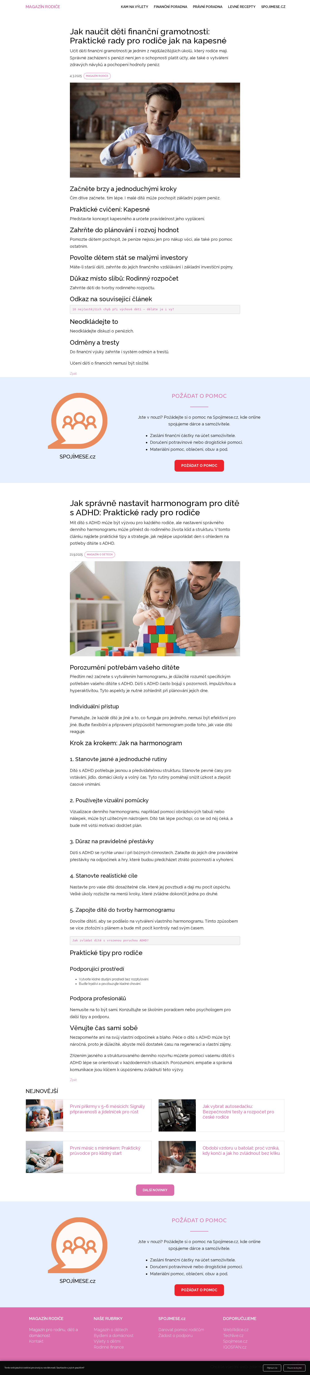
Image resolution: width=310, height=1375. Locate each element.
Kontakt (36, 1341)
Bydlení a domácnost (113, 1335)
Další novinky (155, 1190)
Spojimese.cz (273, 7)
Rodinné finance (109, 1347)
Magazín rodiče (43, 6)
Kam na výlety (134, 7)
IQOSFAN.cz (234, 1347)
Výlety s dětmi (107, 1341)
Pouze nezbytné (294, 1368)
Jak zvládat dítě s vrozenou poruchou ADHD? (110, 940)
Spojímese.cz (235, 1341)
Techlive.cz (233, 1335)
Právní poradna (207, 7)
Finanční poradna (170, 7)
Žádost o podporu (175, 1335)
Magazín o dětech (100, 554)
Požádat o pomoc (199, 465)
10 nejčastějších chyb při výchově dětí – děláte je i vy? (123, 309)
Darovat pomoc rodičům (181, 1329)
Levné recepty (242, 7)
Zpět (73, 373)
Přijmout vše (272, 1368)
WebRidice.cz (235, 1329)
